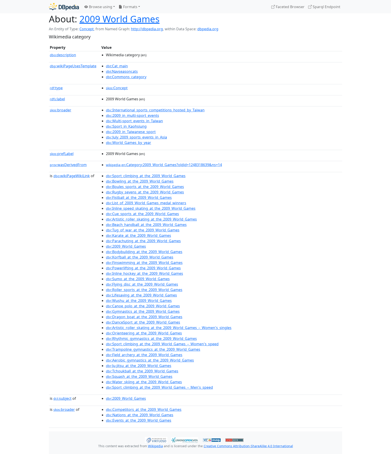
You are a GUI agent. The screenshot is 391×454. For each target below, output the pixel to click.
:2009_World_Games (126, 246)
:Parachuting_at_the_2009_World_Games (143, 240)
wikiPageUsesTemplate (73, 66)
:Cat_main (117, 66)
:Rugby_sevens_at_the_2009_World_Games (145, 192)
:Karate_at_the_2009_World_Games (138, 235)
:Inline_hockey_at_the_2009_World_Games (144, 273)
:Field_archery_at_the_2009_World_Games (144, 354)
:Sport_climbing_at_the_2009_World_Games (146, 175)
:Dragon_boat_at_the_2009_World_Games (144, 316)
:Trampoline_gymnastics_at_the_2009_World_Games (153, 349)
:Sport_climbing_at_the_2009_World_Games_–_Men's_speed (159, 387)
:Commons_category (126, 76)
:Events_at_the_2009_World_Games (138, 420)
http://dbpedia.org (147, 28)
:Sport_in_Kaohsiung (126, 126)
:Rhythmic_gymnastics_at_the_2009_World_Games (151, 338)
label (57, 98)
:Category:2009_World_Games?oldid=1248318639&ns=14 (164, 164)
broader (60, 110)
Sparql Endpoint (326, 6)
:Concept (117, 87)
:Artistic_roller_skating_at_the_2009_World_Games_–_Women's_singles (168, 327)
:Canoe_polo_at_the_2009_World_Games (143, 305)
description (63, 54)
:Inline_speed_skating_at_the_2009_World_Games (151, 208)
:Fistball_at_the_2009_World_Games (139, 197)
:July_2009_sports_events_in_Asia (136, 137)
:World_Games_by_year (128, 142)
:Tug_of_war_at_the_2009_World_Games (142, 230)
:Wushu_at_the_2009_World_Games (139, 300)
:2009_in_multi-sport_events (132, 115)
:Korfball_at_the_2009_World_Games (139, 257)
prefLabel (62, 153)
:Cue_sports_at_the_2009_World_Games (142, 213)
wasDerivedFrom (68, 164)
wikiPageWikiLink (71, 175)
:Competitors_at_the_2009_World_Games (143, 409)
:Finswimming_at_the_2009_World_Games (144, 262)
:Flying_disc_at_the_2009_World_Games (142, 284)
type (56, 87)
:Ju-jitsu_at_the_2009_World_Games (138, 365)
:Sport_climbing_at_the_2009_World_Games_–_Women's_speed (162, 343)
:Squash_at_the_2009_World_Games (139, 376)
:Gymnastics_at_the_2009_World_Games (143, 311)
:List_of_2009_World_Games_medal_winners (146, 202)
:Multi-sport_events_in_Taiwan (134, 120)
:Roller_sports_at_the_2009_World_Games (144, 289)
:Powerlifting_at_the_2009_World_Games (143, 268)
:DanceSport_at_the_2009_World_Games (143, 322)
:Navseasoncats (122, 71)
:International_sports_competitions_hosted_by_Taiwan (155, 110)
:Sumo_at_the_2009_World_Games (138, 278)
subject (62, 398)
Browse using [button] (100, 6)
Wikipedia (155, 446)
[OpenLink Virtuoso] (156, 439)
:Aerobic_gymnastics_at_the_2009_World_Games (150, 360)
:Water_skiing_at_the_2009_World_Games (144, 381)
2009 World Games (119, 19)
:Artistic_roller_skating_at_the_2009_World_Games (151, 219)
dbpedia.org (207, 28)
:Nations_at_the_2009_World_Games (139, 414)
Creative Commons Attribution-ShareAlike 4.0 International (248, 446)
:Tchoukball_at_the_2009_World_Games (142, 371)
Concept (86, 28)
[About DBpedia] (64, 7)
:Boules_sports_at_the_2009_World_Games (145, 186)
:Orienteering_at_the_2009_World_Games (144, 333)
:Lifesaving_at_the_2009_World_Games (141, 295)
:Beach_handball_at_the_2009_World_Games (146, 224)
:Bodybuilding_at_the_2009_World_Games (144, 251)
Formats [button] (129, 6)
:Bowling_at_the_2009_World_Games (140, 181)
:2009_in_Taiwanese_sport (131, 131)
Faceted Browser (290, 6)
